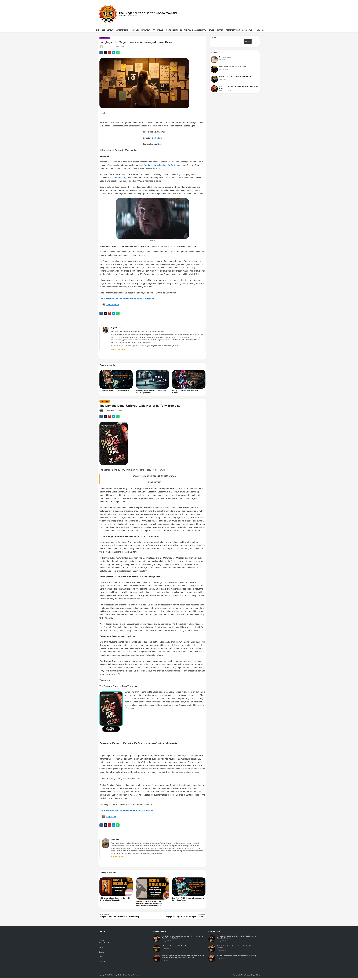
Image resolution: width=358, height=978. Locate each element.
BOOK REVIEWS (108, 30)
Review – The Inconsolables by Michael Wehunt (235, 76)
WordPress (245, 975)
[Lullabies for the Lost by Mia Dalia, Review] (156, 946)
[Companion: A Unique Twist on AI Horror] (116, 379)
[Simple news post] (214, 57)
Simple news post (225, 57)
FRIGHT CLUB (158, 30)
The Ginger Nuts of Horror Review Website (148, 13)
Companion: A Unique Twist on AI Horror (114, 390)
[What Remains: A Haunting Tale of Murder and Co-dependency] (152, 379)
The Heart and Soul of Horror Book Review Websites (126, 810)
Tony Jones (109, 410)
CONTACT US (247, 30)
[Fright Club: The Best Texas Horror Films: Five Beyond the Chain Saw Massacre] (211, 936)
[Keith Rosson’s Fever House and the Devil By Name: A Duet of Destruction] (116, 886)
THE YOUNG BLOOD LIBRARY (195, 30)
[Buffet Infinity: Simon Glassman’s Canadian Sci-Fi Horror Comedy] (211, 946)
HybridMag (255, 975)
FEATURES (135, 30)
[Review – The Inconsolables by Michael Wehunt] (214, 77)
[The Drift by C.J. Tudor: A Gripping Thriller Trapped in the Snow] (214, 86)
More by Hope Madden (118, 349)
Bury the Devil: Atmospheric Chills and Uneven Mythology (236, 956)
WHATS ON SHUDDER (174, 30)
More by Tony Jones (117, 856)
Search (213, 37)
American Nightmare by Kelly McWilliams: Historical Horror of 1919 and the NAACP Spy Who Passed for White (183, 956)
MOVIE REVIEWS (122, 30)
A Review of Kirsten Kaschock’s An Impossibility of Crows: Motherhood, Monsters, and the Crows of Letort (149, 903)
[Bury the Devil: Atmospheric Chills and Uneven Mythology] (211, 956)
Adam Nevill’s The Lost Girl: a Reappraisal (233, 67)
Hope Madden (110, 47)
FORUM (257, 30)
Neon (159, 144)
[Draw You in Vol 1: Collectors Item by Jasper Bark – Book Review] (188, 886)
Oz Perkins (157, 138)
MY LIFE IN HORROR (215, 30)
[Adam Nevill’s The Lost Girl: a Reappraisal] (214, 67)
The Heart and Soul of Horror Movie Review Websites (126, 298)
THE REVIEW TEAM (233, 30)
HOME (97, 30)
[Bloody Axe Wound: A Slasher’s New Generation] (188, 379)
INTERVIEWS (146, 30)
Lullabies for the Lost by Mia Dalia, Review (176, 946)
